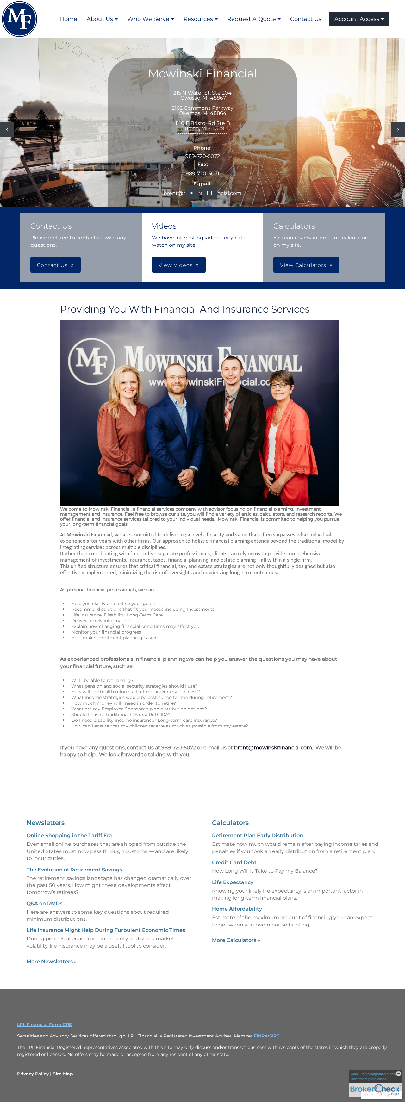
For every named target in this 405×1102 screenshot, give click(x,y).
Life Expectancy (232, 882)
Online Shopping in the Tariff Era (69, 836)
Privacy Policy (33, 1074)
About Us (100, 18)
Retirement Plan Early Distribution (257, 836)
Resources (198, 18)
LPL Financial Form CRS (44, 1024)
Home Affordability (237, 909)
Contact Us (305, 18)
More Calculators (236, 940)
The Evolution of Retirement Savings (74, 870)
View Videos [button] (176, 265)
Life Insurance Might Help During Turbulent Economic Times (106, 930)
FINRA (261, 1036)
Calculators (230, 822)
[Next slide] (398, 129)
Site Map (63, 1074)
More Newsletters (52, 961)
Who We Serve (148, 18)
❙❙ (210, 192)
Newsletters (46, 822)
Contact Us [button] (52, 265)
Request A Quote (251, 18)
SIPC (274, 1036)
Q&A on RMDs (44, 904)
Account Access (356, 18)
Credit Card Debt (234, 862)
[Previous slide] (7, 129)
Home (68, 18)
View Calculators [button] (303, 265)
